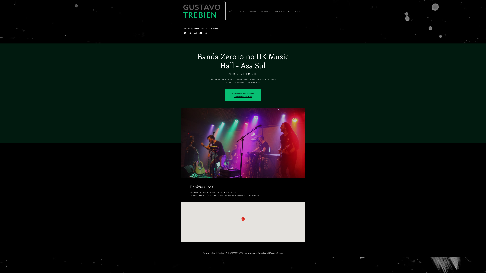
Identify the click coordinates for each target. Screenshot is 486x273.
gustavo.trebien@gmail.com (256, 253)
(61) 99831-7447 (236, 253)
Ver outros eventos (243, 96)
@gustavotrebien (276, 253)
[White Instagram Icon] (206, 33)
